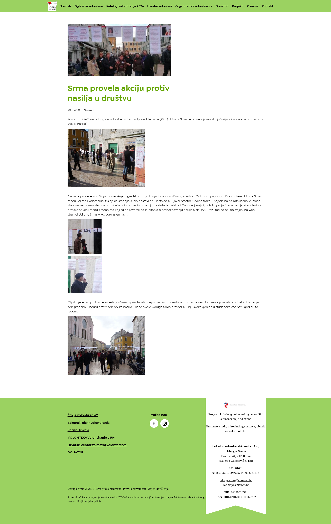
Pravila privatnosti (134, 488)
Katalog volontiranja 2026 (125, 6)
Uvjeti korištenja (158, 488)
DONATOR (75, 452)
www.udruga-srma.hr (112, 214)
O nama (252, 6)
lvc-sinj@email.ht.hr (236, 484)
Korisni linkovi (78, 430)
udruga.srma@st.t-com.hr (236, 480)
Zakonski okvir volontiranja (89, 423)
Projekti (238, 6)
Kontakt (267, 6)
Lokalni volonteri (159, 6)
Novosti (65, 6)
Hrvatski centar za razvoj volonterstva (97, 445)
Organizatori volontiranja (193, 6)
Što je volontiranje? (83, 415)
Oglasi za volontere (88, 6)
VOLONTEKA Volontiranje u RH (91, 437)
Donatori (222, 6)
